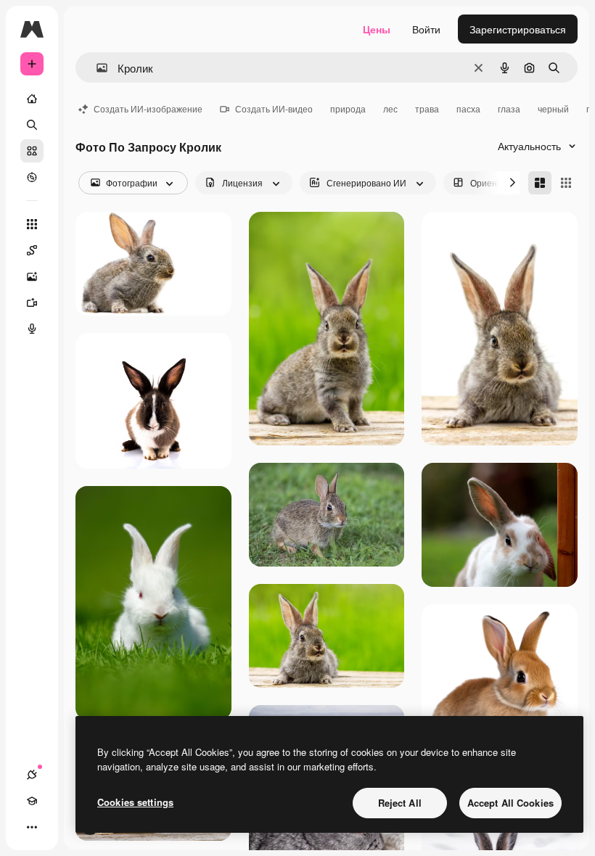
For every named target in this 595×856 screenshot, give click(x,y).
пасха (468, 108)
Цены (376, 29)
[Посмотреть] (32, 177)
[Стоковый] (32, 150)
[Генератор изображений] (32, 276)
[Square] (566, 182)
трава (427, 108)
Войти (426, 29)
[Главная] (32, 98)
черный (553, 108)
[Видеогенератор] (32, 302)
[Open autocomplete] (96, 67)
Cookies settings (135, 802)
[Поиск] (32, 124)
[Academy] (32, 800)
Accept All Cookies (510, 803)
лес (390, 108)
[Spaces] (32, 250)
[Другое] (32, 827)
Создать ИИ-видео (274, 108)
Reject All (400, 803)
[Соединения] (32, 774)
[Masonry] (539, 182)
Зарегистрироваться (517, 29)
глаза (509, 108)
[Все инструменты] (32, 224)
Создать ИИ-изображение (148, 108)
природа (348, 108)
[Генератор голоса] (32, 328)
